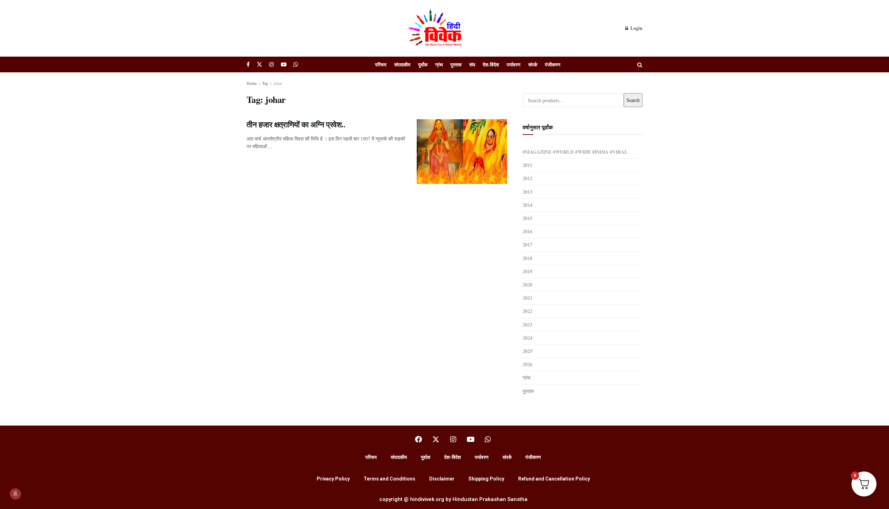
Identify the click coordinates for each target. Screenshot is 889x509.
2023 (527, 324)
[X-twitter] (436, 439)
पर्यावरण (514, 64)
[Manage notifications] (15, 493)
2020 (527, 284)
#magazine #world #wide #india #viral (575, 151)
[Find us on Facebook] (248, 64)
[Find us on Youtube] (283, 64)
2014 (527, 205)
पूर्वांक (422, 64)
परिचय (381, 64)
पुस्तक (456, 64)
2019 (527, 271)
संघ (472, 64)
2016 (527, 231)
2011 (527, 165)
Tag (265, 83)
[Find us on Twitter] (259, 64)
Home (252, 83)
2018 (527, 258)
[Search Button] (639, 64)
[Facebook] (418, 439)
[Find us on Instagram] (271, 64)
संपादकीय (402, 64)
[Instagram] (453, 439)
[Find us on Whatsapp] (295, 64)
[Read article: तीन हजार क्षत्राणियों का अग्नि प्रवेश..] (462, 151)
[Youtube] (470, 439)
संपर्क (532, 64)
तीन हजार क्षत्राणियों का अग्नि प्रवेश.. (296, 124)
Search (633, 100)
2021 (527, 297)
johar (278, 83)
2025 (527, 351)
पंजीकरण (552, 64)
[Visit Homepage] (436, 28)
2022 (527, 311)
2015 (527, 218)
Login (635, 28)
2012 (527, 178)
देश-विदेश (491, 64)
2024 (527, 337)
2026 (527, 364)
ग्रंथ (439, 64)
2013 (527, 191)
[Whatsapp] (488, 439)
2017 (527, 244)
